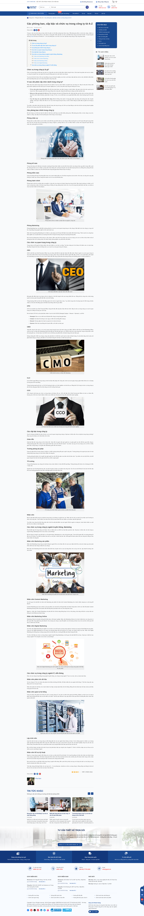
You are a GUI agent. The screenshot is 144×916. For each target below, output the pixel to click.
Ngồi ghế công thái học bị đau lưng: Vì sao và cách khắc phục (60, 814)
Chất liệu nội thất (103, 29)
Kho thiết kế (75, 13)
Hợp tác (89, 13)
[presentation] (89, 793)
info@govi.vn (106, 869)
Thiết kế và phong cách (104, 32)
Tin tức (96, 13)
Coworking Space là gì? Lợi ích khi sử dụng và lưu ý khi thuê (82, 814)
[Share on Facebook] (34, 30)
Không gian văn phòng (63, 13)
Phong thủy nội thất (103, 34)
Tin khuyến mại (102, 43)
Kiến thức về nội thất (103, 27)
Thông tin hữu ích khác (104, 38)
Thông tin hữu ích (39, 17)
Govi (32, 36)
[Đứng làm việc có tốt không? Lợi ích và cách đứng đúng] (37, 804)
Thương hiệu (51, 13)
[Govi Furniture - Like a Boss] (32, 7)
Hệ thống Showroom (87, 1)
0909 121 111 (102, 7)
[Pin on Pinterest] (39, 30)
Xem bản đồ (41, 881)
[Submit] (87, 7)
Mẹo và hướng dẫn (103, 36)
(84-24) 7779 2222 (84, 869)
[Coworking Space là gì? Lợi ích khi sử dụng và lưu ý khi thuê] (82, 804)
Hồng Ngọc (38, 778)
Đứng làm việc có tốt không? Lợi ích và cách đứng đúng (37, 814)
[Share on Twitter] (37, 30)
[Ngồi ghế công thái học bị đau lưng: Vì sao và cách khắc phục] (60, 804)
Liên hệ (103, 13)
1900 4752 (114, 7)
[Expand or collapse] (91, 40)
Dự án (83, 13)
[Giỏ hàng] (113, 1)
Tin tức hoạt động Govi (104, 45)
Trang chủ (31, 17)
